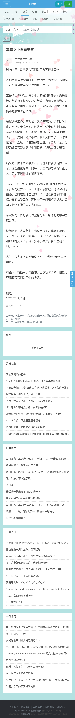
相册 (34, 11)
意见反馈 (72, 279)
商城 (35, 19)
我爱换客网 (36, 711)
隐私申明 (49, 707)
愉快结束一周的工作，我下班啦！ (24, 394)
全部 (6, 38)
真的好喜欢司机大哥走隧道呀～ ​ (23, 640)
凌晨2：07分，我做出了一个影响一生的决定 (30, 511)
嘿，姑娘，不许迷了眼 (18, 478)
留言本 (45, 11)
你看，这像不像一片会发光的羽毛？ (25, 666)
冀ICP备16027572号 (51, 711)
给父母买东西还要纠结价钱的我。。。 (25, 498)
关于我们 (14, 707)
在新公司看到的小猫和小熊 (28, 322)
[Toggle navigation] (7, 4)
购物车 (45, 19)
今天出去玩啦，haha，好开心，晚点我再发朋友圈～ (34, 381)
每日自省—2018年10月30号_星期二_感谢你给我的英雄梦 (37, 471)
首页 (6, 11)
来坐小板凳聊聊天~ (16, 518)
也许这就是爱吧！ (16, 602)
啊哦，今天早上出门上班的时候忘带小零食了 (30, 400)
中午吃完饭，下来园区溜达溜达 (23, 420)
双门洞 (9, 485)
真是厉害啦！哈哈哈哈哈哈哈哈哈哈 (25, 427)
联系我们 (26, 707)
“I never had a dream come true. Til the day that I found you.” (40, 433)
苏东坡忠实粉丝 (23, 59)
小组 (16, 11)
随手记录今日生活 (16, 633)
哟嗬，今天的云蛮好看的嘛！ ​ (22, 686)
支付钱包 (58, 19)
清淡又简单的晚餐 (16, 374)
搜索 (33, 4)
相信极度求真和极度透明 (19, 673)
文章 (25, 11)
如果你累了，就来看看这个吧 (22, 465)
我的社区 (9, 19)
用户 (55, 11)
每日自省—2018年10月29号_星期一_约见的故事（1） (35, 504)
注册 (68, 4)
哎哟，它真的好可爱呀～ (19, 595)
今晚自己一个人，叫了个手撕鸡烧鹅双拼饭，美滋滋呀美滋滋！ (40, 679)
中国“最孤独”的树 (15, 660)
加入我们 (61, 707)
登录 (59, 4)
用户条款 (37, 707)
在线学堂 (23, 19)
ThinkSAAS (25, 714)
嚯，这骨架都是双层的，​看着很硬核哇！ (28, 407)
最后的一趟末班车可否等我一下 (23, 491)
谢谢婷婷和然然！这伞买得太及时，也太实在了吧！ (34, 414)
